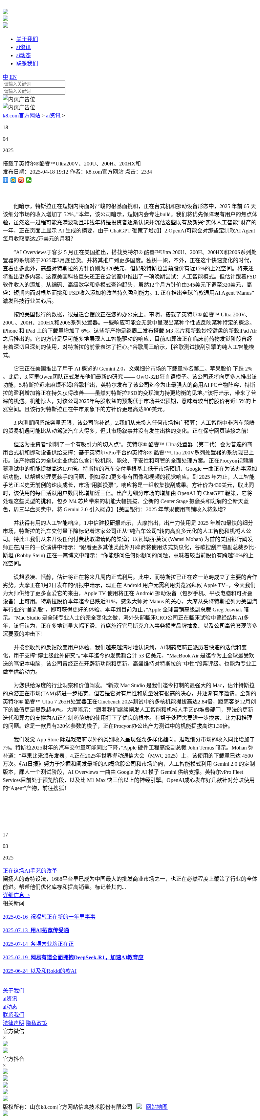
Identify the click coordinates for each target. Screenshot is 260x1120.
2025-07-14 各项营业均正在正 (38, 944)
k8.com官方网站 (21, 115)
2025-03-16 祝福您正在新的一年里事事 (49, 917)
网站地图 (157, 1107)
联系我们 (13, 1015)
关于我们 (13, 990)
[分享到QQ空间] (13, 180)
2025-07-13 (36, 930)
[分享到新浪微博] (21, 180)
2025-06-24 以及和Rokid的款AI (40, 971)
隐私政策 (36, 1023)
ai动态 (10, 1007)
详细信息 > (16, 895)
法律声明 (13, 1023)
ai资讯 (53, 115)
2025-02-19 (73, 957)
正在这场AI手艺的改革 (30, 871)
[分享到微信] (29, 180)
